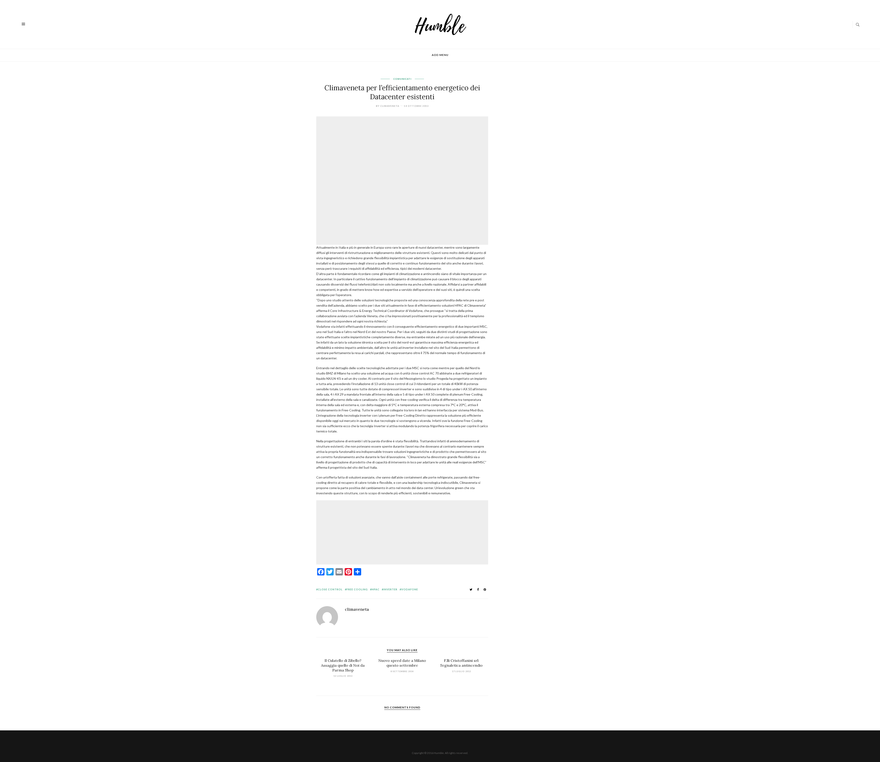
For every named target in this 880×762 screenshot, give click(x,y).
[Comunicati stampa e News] (440, 24)
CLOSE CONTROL (330, 589)
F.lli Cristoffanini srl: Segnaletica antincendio (461, 663)
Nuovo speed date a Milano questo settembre (402, 663)
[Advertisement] (403, 149)
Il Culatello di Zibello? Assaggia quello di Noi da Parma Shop (343, 665)
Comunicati (402, 78)
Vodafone (409, 589)
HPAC (376, 589)
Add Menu (440, 55)
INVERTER (390, 589)
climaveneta (389, 106)
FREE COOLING (357, 589)
